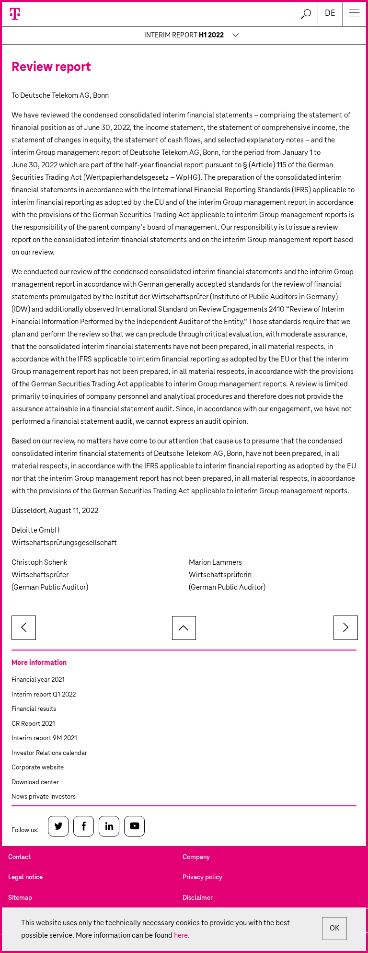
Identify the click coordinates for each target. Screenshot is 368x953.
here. (182, 935)
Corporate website (38, 767)
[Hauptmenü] (354, 14)
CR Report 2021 (33, 724)
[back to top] (184, 628)
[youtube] (134, 826)
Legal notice (25, 877)
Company (196, 857)
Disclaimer (198, 898)
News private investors (44, 797)
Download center (35, 782)
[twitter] (58, 826)
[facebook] (83, 826)
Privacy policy (202, 877)
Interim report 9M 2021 (44, 738)
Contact (19, 857)
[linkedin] (109, 826)
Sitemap (20, 898)
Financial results (34, 709)
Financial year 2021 (38, 680)
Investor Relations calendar (49, 753)
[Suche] (306, 14)
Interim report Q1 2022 (44, 694)
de (330, 13)
